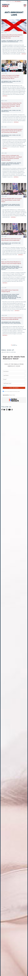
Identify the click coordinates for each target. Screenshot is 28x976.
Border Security (16, 204)
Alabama (3, 40)
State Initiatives (11, 41)
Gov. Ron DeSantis (14, 163)
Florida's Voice (9, 267)
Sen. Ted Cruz (17, 297)
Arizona (19, 162)
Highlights (4, 41)
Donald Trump (15, 266)
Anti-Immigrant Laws (11, 40)
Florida (14, 81)
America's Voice (14, 1)
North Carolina (16, 322)
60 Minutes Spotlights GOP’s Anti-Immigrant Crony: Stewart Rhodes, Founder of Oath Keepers (11, 200)
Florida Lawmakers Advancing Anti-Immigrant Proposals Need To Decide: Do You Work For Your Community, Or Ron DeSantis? (11, 131)
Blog (16, 41)
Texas (6, 244)
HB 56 (21, 40)
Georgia (8, 163)
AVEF (18, 40)
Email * (5, 378)
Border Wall (4, 205)
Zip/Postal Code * (7, 382)
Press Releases (12, 298)
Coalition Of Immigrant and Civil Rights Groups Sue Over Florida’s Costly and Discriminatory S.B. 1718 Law (10, 77)
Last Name (6, 374)
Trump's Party (11, 268)
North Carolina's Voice (7, 323)
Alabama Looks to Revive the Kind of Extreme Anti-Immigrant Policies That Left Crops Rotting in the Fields (11, 36)
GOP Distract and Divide (14, 205)
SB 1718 (8, 82)
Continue (24, 53)
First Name (6, 370)
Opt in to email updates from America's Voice (12, 391)
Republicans (4, 164)
